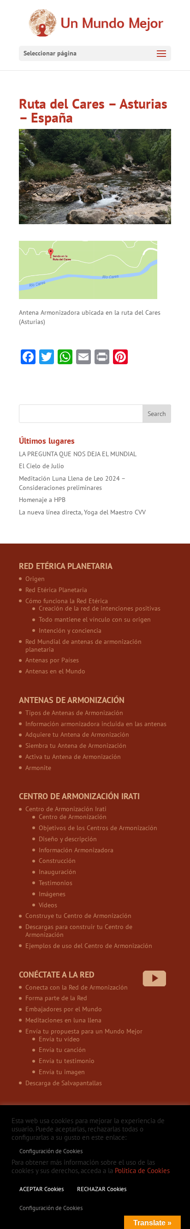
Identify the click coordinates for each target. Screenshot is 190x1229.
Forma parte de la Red (56, 998)
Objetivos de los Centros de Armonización (98, 828)
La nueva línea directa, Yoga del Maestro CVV (82, 512)
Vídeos (48, 905)
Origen (35, 579)
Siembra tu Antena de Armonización (75, 745)
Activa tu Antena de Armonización (73, 756)
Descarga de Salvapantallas (63, 1083)
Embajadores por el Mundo (63, 1009)
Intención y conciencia (70, 630)
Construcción (57, 860)
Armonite (38, 768)
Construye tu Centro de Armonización (78, 915)
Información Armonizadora (76, 850)
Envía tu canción (62, 1050)
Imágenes (52, 894)
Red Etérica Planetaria (56, 590)
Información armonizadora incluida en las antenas (95, 724)
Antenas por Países (52, 660)
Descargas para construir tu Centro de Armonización (78, 931)
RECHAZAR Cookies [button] (101, 1189)
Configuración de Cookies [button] (51, 1151)
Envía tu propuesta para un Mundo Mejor (83, 1031)
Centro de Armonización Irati (66, 809)
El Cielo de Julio (41, 466)
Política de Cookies (142, 1170)
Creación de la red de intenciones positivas (99, 608)
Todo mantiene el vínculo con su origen (95, 619)
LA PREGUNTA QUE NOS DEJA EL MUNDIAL (78, 454)
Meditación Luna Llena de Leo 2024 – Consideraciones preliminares (72, 483)
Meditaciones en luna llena (63, 1020)
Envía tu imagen (62, 1072)
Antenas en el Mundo (55, 671)
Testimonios (55, 883)
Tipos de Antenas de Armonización (74, 713)
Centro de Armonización (73, 817)
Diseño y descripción (68, 839)
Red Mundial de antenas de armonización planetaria (83, 645)
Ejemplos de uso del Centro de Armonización (88, 946)
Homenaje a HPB (42, 499)
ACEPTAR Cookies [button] (41, 1189)
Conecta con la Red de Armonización (76, 987)
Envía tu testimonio (67, 1061)
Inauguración (57, 872)
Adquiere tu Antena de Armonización (77, 734)
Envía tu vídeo (59, 1039)
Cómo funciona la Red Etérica (66, 601)
